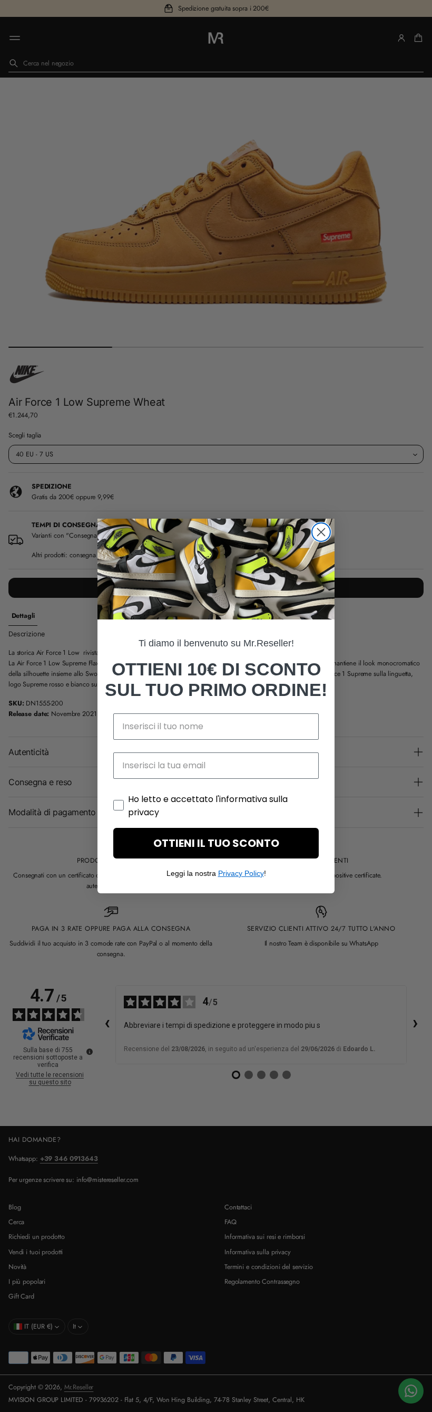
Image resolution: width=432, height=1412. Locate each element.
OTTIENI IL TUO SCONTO (216, 843)
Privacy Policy (241, 873)
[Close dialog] (321, 532)
